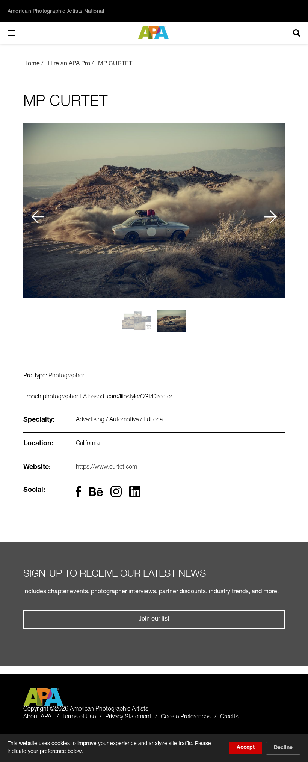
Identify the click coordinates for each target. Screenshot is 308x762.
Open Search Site (296, 33)
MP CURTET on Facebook (79, 491)
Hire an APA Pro (69, 64)
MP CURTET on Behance (96, 493)
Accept (246, 747)
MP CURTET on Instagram (116, 491)
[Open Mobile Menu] (19, 33)
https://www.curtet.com (106, 467)
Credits (229, 717)
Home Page (154, 32)
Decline (283, 748)
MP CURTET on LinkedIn (134, 491)
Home (31, 64)
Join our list (154, 619)
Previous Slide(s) (37, 210)
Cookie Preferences (186, 717)
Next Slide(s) (271, 210)
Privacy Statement (128, 717)
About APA (37, 717)
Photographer (66, 376)
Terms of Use (79, 717)
